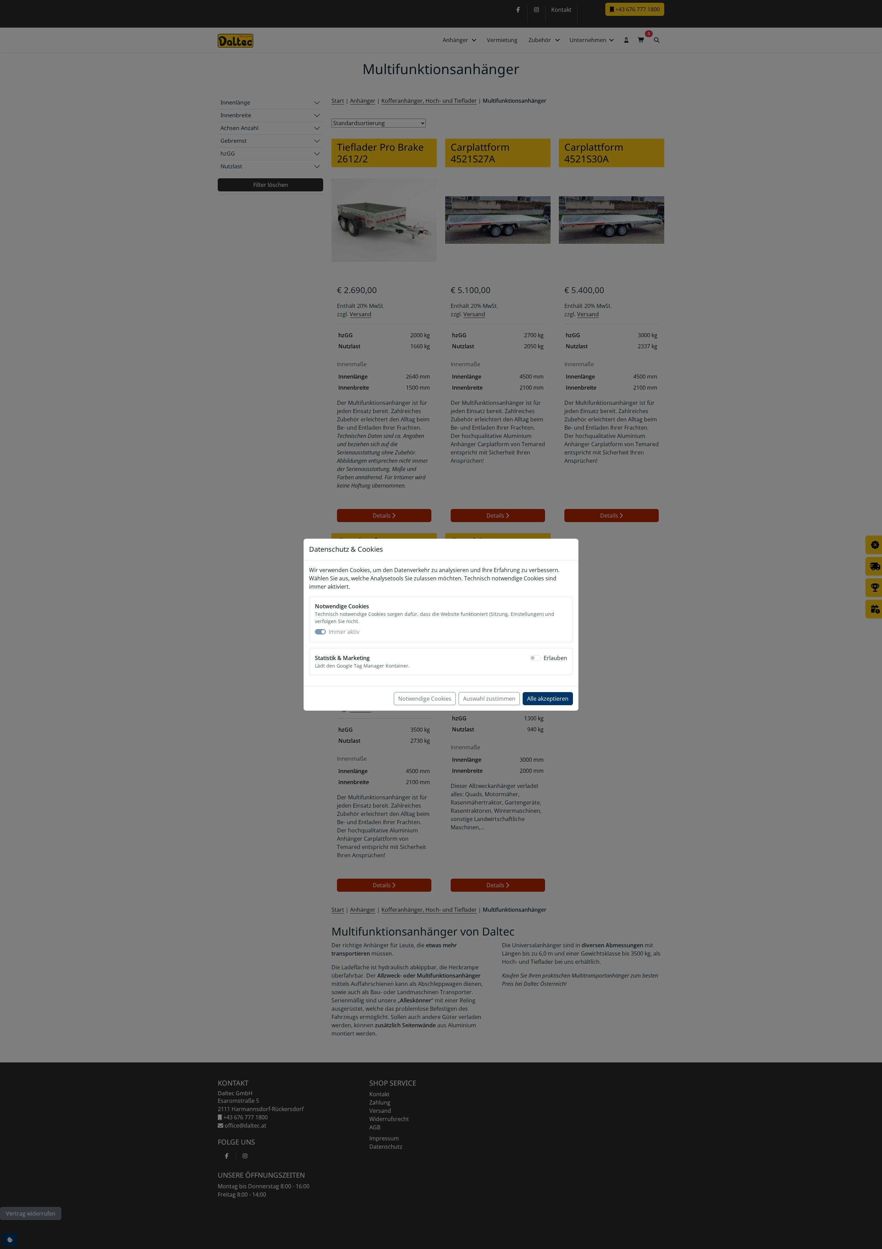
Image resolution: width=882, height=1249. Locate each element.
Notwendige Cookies (424, 698)
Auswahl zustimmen (489, 698)
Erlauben (555, 658)
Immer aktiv (344, 632)
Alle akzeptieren (547, 698)
